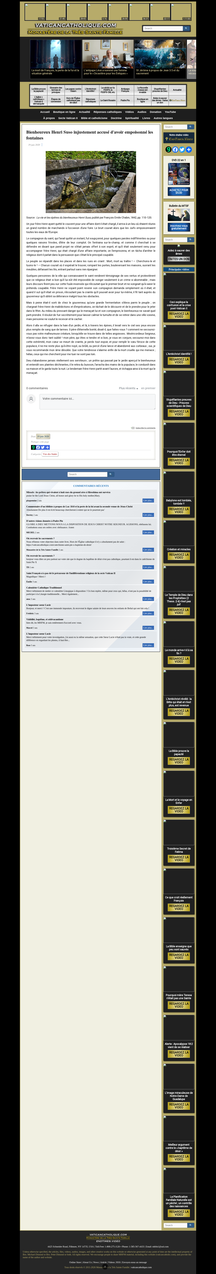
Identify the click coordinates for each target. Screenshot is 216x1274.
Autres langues (163, 118)
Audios (141, 111)
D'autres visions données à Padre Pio (44, 521)
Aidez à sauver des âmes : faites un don (160, 100)
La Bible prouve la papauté (39, 90)
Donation (155, 111)
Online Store (75, 1262)
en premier (148, 388)
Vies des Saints (50, 453)
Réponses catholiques (90, 100)
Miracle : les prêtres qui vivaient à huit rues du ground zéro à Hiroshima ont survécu (68, 492)
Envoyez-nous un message (134, 1262)
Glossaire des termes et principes (56, 90)
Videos (111, 1262)
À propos (49, 118)
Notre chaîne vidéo (179, 135)
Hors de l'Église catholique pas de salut (73, 100)
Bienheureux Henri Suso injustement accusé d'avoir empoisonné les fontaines (89, 135)
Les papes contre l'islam (73, 90)
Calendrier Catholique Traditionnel (44, 587)
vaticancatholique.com (141, 1267)
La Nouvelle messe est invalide (142, 90)
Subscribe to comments (145, 428)
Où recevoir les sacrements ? (40, 538)
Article (103, 1262)
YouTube (170, 111)
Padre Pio (125, 100)
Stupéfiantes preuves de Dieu (160, 90)
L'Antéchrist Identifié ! (90, 90)
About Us (87, 1262)
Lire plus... (148, 500)
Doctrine (116, 118)
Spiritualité (132, 118)
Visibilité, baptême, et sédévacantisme (44, 619)
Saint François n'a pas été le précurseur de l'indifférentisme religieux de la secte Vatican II (70, 573)
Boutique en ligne (142, 100)
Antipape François (125, 90)
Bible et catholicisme (94, 118)
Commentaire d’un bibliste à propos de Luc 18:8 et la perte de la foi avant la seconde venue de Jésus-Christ (79, 506)
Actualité (177, 90)
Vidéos (129, 111)
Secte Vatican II (68, 118)
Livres (146, 118)
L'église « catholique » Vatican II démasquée (38, 100)
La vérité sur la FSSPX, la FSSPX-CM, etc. (108, 90)
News (96, 1262)
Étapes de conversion (56, 100)
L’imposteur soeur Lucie (38, 605)
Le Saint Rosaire (108, 100)
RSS (118, 1262)
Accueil (45, 111)
